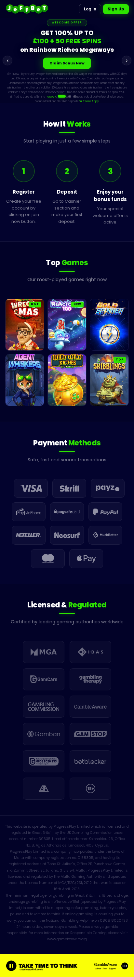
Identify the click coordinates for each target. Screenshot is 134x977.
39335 (44, 838)
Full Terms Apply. (105, 93)
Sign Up (116, 9)
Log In (90, 9)
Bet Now (67, 63)
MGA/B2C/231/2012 (75, 882)
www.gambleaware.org (67, 939)
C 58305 (85, 857)
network (77, 88)
